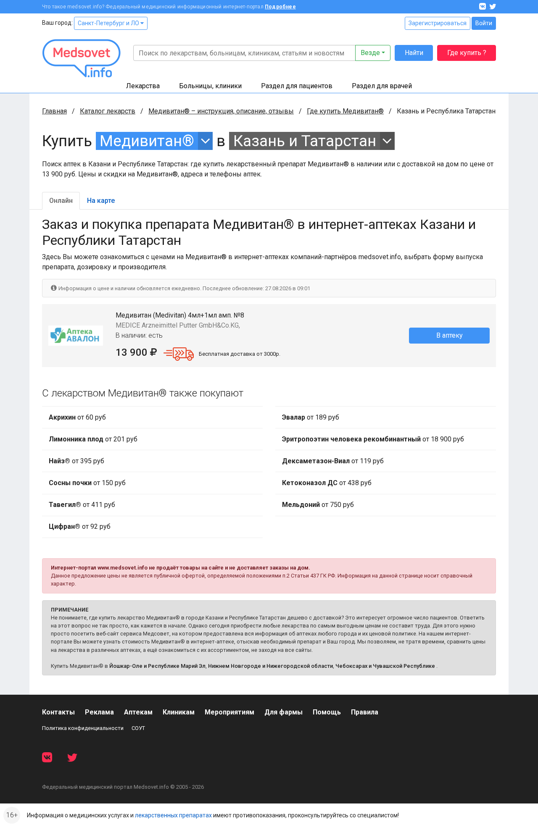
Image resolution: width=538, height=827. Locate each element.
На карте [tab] (101, 201)
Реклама (99, 712)
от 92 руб (80, 526)
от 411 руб (82, 505)
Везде (370, 53)
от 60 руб (77, 417)
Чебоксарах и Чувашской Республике (385, 666)
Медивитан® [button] (147, 141)
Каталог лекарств (107, 111)
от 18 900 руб (373, 439)
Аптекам (138, 712)
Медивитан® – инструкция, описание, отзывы (221, 111)
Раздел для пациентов (296, 86)
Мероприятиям (229, 712)
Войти (483, 23)
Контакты (58, 712)
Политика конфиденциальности (83, 728)
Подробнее (280, 7)
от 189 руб (310, 417)
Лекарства (143, 86)
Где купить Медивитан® (345, 111)
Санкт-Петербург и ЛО (109, 23)
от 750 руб (318, 505)
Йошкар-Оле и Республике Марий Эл (157, 666)
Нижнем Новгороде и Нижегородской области (270, 666)
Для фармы (283, 712)
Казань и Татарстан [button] (304, 141)
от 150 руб (87, 483)
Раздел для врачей (382, 86)
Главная (54, 111)
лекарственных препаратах (173, 815)
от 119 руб (333, 461)
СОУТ (138, 728)
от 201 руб (93, 439)
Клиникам (179, 712)
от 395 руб (76, 461)
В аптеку (449, 335)
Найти (414, 53)
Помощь (327, 712)
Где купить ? (466, 53)
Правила (364, 712)
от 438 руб (327, 483)
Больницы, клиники (210, 86)
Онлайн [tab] (61, 201)
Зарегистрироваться (438, 23)
